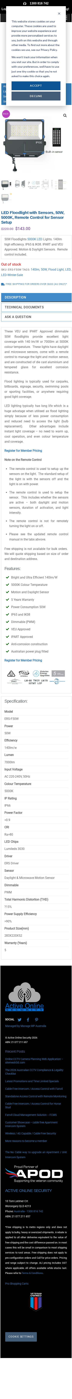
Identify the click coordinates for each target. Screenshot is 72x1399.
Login (6, 9)
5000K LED (34, 239)
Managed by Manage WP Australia (25, 1026)
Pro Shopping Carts (16, 1284)
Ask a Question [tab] (18, 317)
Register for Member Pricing (23, 450)
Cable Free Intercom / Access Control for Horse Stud (33, 1105)
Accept (36, 85)
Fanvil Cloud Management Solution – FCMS (31, 1115)
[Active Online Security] (24, 1009)
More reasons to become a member (26, 1141)
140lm (35, 269)
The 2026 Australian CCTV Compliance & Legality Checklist (34, 1072)
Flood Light (56, 269)
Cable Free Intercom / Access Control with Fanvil (34, 1089)
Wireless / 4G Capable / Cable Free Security (30, 1133)
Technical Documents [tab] (24, 307)
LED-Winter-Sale (12, 275)
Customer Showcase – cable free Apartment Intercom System (31, 1124)
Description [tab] (15, 297)
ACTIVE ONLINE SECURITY (28, 1191)
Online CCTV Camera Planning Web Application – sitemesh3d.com (34, 1060)
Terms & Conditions (32, 1273)
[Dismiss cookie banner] (59, 14)
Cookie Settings (21, 1336)
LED (68, 269)
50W (44, 269)
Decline (36, 96)
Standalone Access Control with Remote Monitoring (35, 1096)
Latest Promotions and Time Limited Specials (32, 1081)
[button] (65, 115)
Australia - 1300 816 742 (28, 1211)
